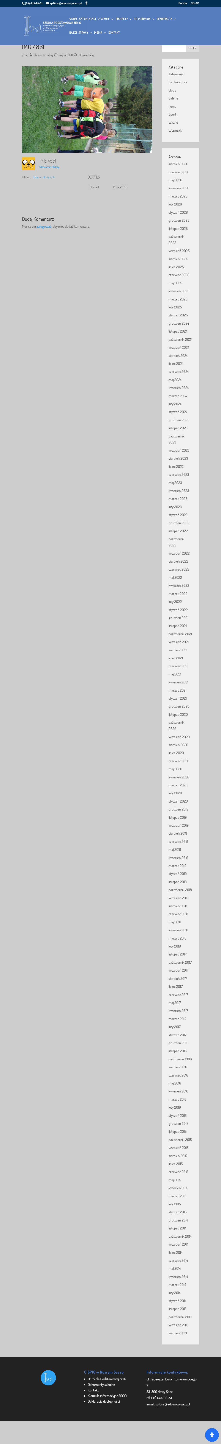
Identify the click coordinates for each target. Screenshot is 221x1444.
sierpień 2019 (178, 833)
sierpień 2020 (178, 744)
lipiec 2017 (176, 986)
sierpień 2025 (178, 259)
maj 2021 (175, 674)
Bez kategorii (178, 82)
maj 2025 (175, 283)
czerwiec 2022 (179, 569)
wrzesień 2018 (179, 898)
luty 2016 (175, 1107)
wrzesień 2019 (179, 825)
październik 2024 (181, 339)
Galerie (173, 98)
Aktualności (177, 74)
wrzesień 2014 (178, 1244)
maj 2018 (175, 922)
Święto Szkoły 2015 (44, 177)
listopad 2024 (178, 331)
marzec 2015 (177, 1196)
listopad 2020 (178, 714)
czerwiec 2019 (178, 841)
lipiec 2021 (176, 658)
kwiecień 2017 (178, 1010)
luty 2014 (175, 1292)
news (172, 106)
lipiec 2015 (176, 1163)
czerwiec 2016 (178, 1075)
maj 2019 (175, 849)
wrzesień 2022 (179, 553)
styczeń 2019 (178, 873)
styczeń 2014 (177, 1300)
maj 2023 (175, 482)
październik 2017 (180, 962)
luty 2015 (175, 1204)
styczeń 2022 (178, 609)
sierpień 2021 (178, 650)
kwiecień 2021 (178, 682)
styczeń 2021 (178, 698)
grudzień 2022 (179, 523)
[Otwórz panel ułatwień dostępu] (212, 1435)
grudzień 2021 (178, 617)
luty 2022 (175, 601)
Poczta (182, 3)
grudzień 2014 (178, 1220)
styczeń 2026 (178, 212)
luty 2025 (175, 307)
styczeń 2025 (178, 315)
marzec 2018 (177, 938)
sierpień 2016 (178, 1067)
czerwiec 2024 (179, 371)
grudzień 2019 (178, 809)
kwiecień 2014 (178, 1276)
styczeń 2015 (178, 1212)
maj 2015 (175, 1180)
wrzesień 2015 (179, 1147)
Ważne (173, 122)
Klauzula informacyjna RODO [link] (107, 1395)
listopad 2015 (178, 1131)
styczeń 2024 (178, 411)
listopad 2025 (178, 228)
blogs (172, 90)
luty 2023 (175, 506)
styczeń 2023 (178, 514)
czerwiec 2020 (179, 761)
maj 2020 (175, 769)
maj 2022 (175, 577)
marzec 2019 (177, 865)
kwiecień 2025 (179, 291)
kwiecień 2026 (179, 188)
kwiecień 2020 (179, 777)
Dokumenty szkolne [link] (101, 1384)
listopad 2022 (178, 531)
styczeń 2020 (178, 801)
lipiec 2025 (176, 267)
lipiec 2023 (176, 466)
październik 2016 (180, 1059)
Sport (172, 114)
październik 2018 (180, 889)
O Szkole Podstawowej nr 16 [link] (107, 1379)
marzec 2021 (177, 690)
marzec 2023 (178, 498)
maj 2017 (175, 1002)
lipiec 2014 (176, 1252)
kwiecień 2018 (178, 930)
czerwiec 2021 (178, 666)
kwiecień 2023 (179, 490)
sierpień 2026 (178, 164)
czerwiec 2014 (178, 1260)
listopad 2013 (177, 1308)
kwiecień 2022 (179, 585)
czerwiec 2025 (179, 274)
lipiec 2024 (176, 363)
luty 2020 (175, 793)
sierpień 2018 (178, 906)
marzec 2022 (178, 593)
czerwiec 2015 (178, 1171)
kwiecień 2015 (178, 1188)
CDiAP (195, 3)
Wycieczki (175, 130)
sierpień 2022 (178, 561)
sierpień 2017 (178, 978)
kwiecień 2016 (178, 1091)
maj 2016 (175, 1083)
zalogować (43, 226)
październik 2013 (180, 1317)
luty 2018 (175, 946)
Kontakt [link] (93, 1390)
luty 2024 (175, 403)
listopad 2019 (178, 817)
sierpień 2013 (178, 1333)
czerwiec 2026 (179, 172)
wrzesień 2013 (178, 1325)
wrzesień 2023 (179, 450)
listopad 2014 (177, 1228)
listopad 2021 (178, 625)
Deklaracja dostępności (104, 1401)
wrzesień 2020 (179, 736)
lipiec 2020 (176, 752)
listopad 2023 (178, 428)
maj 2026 (175, 180)
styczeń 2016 (178, 1115)
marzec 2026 (178, 196)
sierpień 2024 (178, 355)
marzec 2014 (177, 1284)
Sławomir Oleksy (43, 55)
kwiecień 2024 (179, 387)
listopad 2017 (178, 954)
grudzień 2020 (179, 706)
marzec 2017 (177, 1018)
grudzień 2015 (178, 1123)
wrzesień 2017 (179, 970)
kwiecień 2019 (178, 857)
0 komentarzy (86, 55)
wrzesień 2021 (179, 642)
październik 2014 (180, 1236)
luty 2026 (175, 204)
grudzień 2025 (179, 220)
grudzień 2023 (179, 420)
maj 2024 (175, 379)
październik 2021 (180, 634)
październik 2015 (180, 1139)
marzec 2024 (178, 396)
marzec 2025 (178, 299)
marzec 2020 (178, 785)
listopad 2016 (178, 1051)
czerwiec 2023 (179, 474)
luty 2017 (175, 1026)
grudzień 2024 (179, 323)
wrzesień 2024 (179, 347)
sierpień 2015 (178, 1155)
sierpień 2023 (178, 458)
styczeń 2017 (178, 1035)
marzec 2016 (177, 1099)
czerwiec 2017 (178, 994)
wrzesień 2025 (179, 250)
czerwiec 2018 (178, 914)
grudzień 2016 (178, 1043)
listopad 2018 (178, 881)
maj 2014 (175, 1268)
